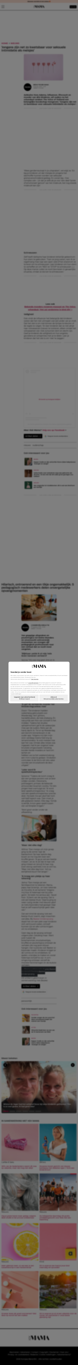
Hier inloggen (34, 679)
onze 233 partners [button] (33, 683)
